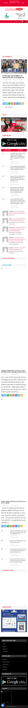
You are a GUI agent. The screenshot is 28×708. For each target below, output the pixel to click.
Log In (23, 2)
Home (4, 644)
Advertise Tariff (12, 2)
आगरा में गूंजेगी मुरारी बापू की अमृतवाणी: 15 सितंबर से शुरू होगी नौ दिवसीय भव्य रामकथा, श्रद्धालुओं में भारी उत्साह (17, 168)
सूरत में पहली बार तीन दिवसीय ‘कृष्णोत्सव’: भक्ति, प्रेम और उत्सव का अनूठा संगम (18, 541)
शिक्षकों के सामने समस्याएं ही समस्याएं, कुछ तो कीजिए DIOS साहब (17, 213)
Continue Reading (9, 107)
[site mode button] (23, 21)
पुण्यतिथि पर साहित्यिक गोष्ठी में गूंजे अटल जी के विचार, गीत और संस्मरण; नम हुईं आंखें (13, 502)
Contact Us (6, 2)
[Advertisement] (14, 41)
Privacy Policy (5, 664)
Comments (20, 150)
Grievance (5, 669)
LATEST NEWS (7, 150)
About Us (5, 646)
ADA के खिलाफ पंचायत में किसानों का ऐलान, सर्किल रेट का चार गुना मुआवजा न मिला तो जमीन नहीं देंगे (17, 239)
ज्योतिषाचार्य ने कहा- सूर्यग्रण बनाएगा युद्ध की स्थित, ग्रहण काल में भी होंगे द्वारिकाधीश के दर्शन (17, 229)
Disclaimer (5, 667)
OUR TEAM (5, 651)
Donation (18, 2)
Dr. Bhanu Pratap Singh (18, 79)
